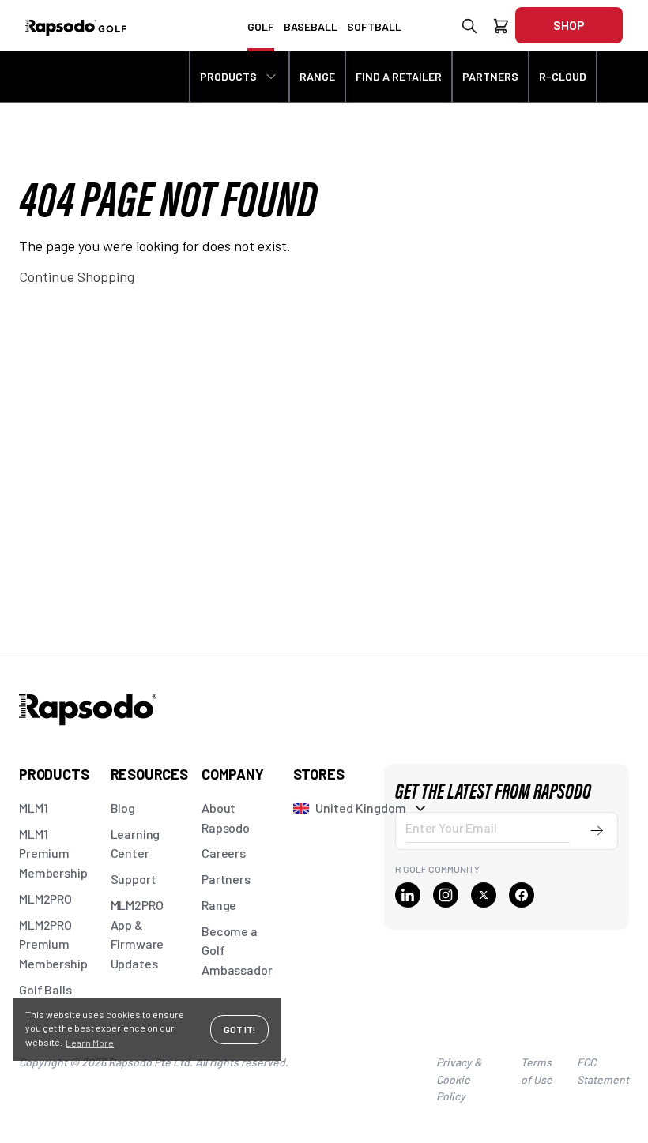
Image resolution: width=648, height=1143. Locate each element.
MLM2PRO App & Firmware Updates (137, 934)
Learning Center (135, 843)
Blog (123, 807)
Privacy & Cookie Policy (458, 1079)
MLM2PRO (45, 898)
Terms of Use (536, 1070)
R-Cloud (562, 76)
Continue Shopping (76, 276)
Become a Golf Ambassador (237, 950)
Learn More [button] (90, 1042)
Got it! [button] (239, 1029)
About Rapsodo (226, 817)
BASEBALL (310, 26)
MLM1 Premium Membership (53, 853)
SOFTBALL (374, 26)
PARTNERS (490, 76)
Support (133, 878)
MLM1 (33, 807)
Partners (226, 878)
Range (219, 904)
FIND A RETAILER (399, 76)
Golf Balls (45, 989)
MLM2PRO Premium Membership (53, 944)
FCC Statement (603, 1070)
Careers (224, 852)
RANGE (317, 76)
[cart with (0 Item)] (501, 29)
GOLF (260, 26)
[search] (469, 29)
